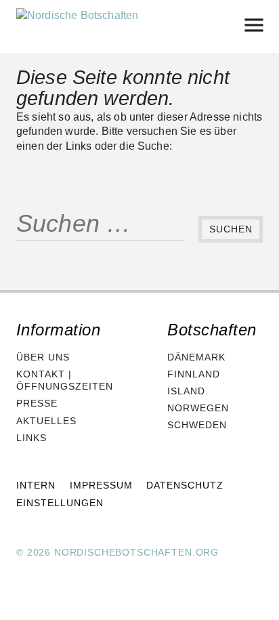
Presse (37, 403)
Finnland (193, 374)
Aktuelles (46, 420)
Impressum (101, 485)
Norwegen (198, 407)
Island (186, 391)
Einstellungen (60, 502)
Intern (36, 485)
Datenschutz (184, 485)
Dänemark (196, 357)
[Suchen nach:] (100, 229)
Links (31, 437)
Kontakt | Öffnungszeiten (64, 380)
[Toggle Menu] (253, 24)
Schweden (197, 424)
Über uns (43, 357)
